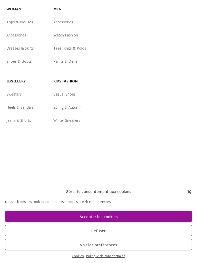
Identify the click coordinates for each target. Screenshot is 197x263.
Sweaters (14, 94)
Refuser (98, 230)
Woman (13, 8)
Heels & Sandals (19, 107)
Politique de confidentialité (105, 256)
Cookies (78, 256)
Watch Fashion (65, 35)
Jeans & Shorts (18, 120)
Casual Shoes (64, 94)
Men (57, 8)
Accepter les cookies (99, 216)
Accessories (16, 35)
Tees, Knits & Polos (69, 48)
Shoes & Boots (19, 61)
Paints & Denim (66, 61)
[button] (189, 191)
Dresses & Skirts (20, 48)
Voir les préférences (98, 244)
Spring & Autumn (67, 107)
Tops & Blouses (19, 22)
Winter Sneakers (66, 120)
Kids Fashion (65, 81)
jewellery (16, 81)
